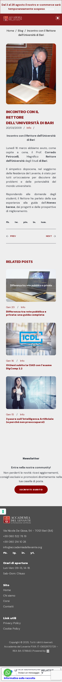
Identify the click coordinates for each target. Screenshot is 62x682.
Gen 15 (10, 414)
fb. (8, 222)
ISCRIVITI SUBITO (31, 489)
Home (10, 30)
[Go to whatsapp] (8, 673)
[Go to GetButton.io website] (8, 679)
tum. (43, 222)
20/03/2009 (14, 128)
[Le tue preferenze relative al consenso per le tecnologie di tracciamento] (3, 512)
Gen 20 (10, 307)
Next (49, 236)
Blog (20, 30)
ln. (34, 222)
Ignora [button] (49, 9)
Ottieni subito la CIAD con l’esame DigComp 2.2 (29, 366)
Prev (13, 236)
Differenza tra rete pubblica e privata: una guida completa (26, 313)
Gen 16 (10, 361)
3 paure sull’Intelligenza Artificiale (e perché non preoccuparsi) (30, 420)
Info (29, 128)
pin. (25, 222)
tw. (16, 222)
